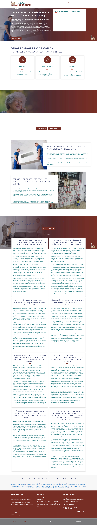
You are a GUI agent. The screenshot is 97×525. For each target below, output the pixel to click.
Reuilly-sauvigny (50, 486)
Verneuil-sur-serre (59, 487)
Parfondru (36, 486)
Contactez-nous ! (48, 228)
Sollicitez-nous (16, 38)
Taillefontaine (81, 486)
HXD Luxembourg (15, 515)
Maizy (65, 484)
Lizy (62, 484)
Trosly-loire (44, 487)
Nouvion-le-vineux (24, 486)
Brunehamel (63, 483)
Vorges (66, 487)
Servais (67, 486)
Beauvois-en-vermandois (27, 483)
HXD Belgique (14, 512)
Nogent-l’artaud (15, 486)
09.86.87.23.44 (81, 2)
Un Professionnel (55, 129)
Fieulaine (33, 484)
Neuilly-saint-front (80, 484)
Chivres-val (74, 483)
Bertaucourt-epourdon (45, 483)
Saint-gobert (58, 486)
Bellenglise (36, 483)
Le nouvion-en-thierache (48, 484)
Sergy (63, 486)
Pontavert (42, 486)
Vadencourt (51, 487)
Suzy (76, 486)
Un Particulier (41, 129)
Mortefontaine (71, 484)
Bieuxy (54, 483)
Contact (73, 2)
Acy (14, 483)
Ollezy (31, 486)
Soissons (72, 486)
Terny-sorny (31, 487)
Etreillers (23, 484)
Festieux (28, 484)
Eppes (18, 484)
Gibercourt (39, 484)
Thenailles (37, 487)
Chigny (69, 483)
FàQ (68, 2)
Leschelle (58, 484)
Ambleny (17, 483)
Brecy (57, 483)
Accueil (62, 2)
